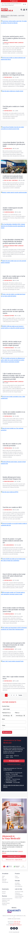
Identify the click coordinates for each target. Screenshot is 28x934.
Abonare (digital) (14, 761)
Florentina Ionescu (9, 212)
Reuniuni (4, 891)
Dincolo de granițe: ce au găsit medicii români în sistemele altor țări (13, 540)
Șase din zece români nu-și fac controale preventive (12, 444)
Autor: (3, 719)
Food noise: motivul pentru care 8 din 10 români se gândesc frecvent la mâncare (14, 38)
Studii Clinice (18, 884)
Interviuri (4, 880)
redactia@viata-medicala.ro (15, 924)
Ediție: (3, 725)
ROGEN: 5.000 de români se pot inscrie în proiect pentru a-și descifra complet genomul (12, 343)
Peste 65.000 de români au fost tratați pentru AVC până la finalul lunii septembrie (14, 576)
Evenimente (5, 889)
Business (4, 896)
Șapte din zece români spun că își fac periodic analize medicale (14, 277)
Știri (3, 877)
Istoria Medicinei (18, 886)
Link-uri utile (18, 889)
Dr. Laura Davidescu (9, 545)
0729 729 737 (16, 923)
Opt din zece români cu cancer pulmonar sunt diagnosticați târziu (13, 74)
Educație (17, 880)
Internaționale (5, 882)
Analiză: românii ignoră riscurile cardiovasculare (13, 209)
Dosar (16, 876)
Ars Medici (17, 883)
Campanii (17, 877)
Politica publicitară (19, 896)
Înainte (20, 695)
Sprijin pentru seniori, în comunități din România (10, 4)
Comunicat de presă (9, 315)
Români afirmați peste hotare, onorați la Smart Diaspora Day (12, 478)
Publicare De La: (6, 712)
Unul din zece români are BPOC (12, 507)
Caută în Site (7, 732)
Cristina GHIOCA (8, 77)
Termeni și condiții (19, 891)
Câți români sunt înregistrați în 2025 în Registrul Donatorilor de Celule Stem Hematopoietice (14, 645)
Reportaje (4, 879)
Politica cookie (18, 897)
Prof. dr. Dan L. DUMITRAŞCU (11, 180)
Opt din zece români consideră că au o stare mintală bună (14, 413)
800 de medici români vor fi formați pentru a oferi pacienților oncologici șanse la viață (14, 609)
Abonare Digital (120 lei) (14, 856)
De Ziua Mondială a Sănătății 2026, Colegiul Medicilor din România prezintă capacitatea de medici (13, 241)
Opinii (3, 876)
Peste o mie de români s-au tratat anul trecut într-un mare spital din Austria (13, 311)
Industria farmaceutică (7, 898)
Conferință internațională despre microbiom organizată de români (13, 177)
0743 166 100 (17, 921)
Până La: (17, 712)
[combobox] (14, 722)
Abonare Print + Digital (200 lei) (14, 859)
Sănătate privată (5, 900)
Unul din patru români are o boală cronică (13, 107)
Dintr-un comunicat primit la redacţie (13, 42)
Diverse (3, 893)
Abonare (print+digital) (14, 764)
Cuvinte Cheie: (5, 706)
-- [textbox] (3, 722)
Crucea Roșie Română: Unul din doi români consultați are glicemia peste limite (14, 144)
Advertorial (4, 901)
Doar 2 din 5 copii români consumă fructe (13, 677)
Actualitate (5, 873)
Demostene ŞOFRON (9, 481)
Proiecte (17, 873)
